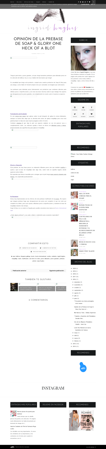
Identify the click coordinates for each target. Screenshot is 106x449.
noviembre (77, 285)
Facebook (91, 110)
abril (75, 336)
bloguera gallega (25, 256)
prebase (62, 259)
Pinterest (83, 116)
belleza (18, 256)
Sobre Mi (51, 2)
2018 (74, 274)
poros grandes (55, 259)
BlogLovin (91, 116)
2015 (74, 344)
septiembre (77, 290)
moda (72, 176)
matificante (25, 259)
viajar (72, 180)
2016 (74, 279)
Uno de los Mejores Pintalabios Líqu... (37, 288)
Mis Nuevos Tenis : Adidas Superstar (18, 288)
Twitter (75, 116)
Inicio (12, 2)
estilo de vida (75, 173)
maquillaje (14, 259)
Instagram (74, 110)
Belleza (19, 2)
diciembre (77, 282)
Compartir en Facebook (29, 248)
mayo (76, 333)
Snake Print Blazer (86, 251)
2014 (74, 346)
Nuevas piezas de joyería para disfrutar (85, 207)
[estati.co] (12, 447)
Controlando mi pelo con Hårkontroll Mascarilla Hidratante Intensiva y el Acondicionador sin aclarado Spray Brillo (87, 226)
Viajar (38, 2)
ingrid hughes (61, 256)
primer (34, 261)
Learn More (85, 4)
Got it (93, 4)
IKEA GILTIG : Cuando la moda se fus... (56, 288)
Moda (44, 2)
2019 (74, 271)
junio (75, 298)
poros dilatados (45, 259)
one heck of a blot (34, 259)
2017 (74, 277)
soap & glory (40, 261)
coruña (49, 256)
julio (75, 296)
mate (19, 259)
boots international (40, 256)
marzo (76, 338)
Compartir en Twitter (49, 248)
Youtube (83, 110)
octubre (76, 288)
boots (32, 256)
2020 (74, 268)
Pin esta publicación (39, 251)
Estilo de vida (28, 2)
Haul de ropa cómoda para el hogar (85, 196)
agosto (76, 293)
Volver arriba (90, 447)
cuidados (54, 256)
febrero (76, 341)
